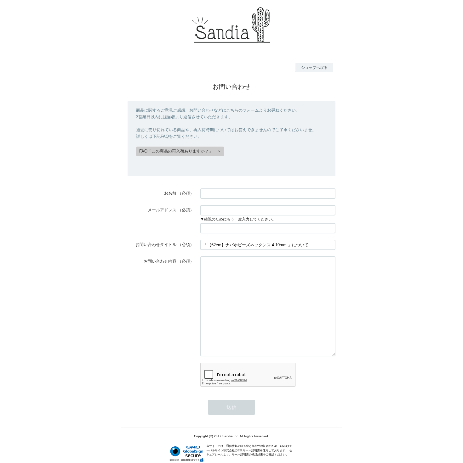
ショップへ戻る (314, 67)
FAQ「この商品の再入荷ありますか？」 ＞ (180, 151)
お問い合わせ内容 (160, 261)
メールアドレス (162, 210)
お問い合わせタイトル (155, 244)
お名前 (170, 193)
